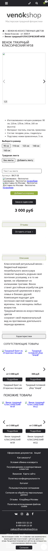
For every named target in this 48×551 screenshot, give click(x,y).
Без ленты (9, 160)
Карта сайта (29, 474)
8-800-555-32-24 (24, 523)
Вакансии (17, 474)
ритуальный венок (31, 264)
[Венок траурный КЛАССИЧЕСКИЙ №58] (24, 78)
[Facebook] (32, 514)
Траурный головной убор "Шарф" (35, 386)
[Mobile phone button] (29, 3)
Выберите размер (11, 141)
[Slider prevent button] (4, 369)
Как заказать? (24, 457)
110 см (16, 146)
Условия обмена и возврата (24, 462)
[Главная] (3, 31)
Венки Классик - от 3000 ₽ (17, 34)
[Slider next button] (44, 369)
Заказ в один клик (24, 202)
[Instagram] (22, 514)
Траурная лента (10, 155)
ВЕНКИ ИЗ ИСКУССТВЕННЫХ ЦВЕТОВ (26, 31)
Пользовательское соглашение (24, 488)
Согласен (24, 547)
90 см (6, 146)
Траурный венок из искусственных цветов (24, 313)
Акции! (37, 453)
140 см (36, 146)
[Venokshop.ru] (24, 17)
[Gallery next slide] (44, 81)
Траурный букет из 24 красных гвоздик (12, 386)
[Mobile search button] (37, 3)
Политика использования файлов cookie (24, 505)
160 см (7, 150)
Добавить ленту (25, 160)
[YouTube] (27, 514)
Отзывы (24, 225)
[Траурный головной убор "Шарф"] (35, 360)
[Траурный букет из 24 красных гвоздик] (12, 360)
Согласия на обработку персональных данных (24, 494)
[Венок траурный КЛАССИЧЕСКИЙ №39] (12, 412)
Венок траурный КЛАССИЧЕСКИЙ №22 (36, 439)
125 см (26, 146)
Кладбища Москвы (28, 499)
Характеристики (24, 336)
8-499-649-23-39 (24, 525)
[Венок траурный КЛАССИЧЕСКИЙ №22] (35, 412)
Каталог (24, 483)
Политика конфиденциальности (24, 478)
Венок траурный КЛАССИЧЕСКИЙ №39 (12, 439)
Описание (24, 258)
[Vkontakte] (16, 514)
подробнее (32, 181)
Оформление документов (20, 453)
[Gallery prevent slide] (4, 81)
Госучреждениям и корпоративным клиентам (24, 468)
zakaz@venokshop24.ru (24, 529)
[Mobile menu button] (6, 3)
